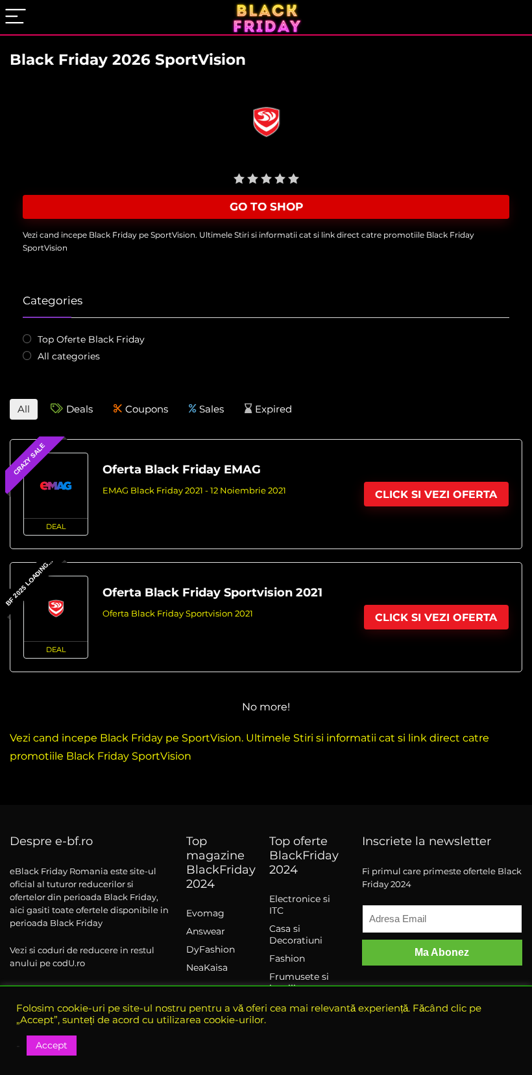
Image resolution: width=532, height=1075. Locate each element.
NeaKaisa (207, 967)
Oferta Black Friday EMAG (182, 469)
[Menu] (15, 17)
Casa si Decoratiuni (295, 934)
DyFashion (210, 949)
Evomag (205, 913)
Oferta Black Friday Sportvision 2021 (212, 592)
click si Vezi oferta (436, 494)
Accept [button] (51, 1045)
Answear (205, 931)
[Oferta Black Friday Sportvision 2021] (56, 608)
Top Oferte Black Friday (91, 339)
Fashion (287, 958)
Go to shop (266, 206)
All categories (69, 356)
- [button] (18, 1046)
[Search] (511, 17)
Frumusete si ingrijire (299, 982)
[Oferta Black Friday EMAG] (56, 485)
